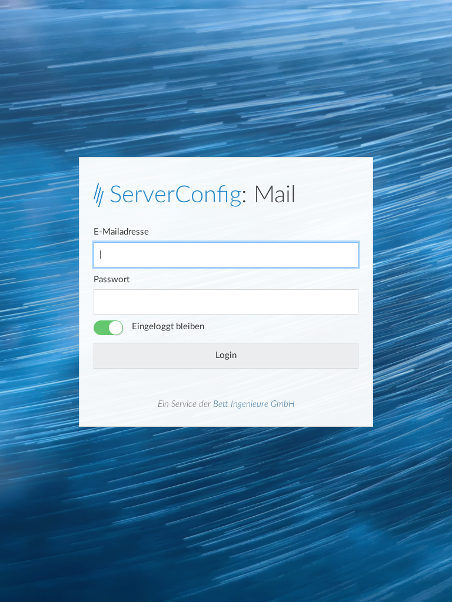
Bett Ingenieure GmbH (254, 404)
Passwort (111, 279)
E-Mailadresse (121, 232)
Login (226, 355)
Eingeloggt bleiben (168, 326)
